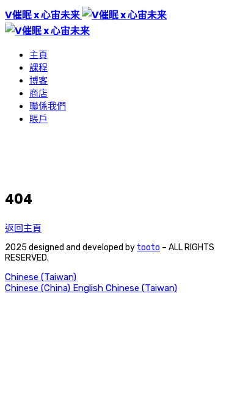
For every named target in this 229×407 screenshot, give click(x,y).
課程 (38, 67)
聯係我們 (47, 106)
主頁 (38, 54)
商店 (38, 93)
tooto (148, 247)
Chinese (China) (39, 288)
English (89, 288)
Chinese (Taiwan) (40, 277)
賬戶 (38, 118)
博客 (38, 80)
